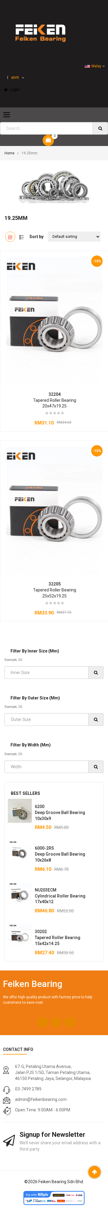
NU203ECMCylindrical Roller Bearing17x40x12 (60, 896)
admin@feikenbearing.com (41, 1099)
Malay (96, 66)
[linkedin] (69, 1022)
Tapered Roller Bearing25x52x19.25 (54, 590)
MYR (15, 78)
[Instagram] (56, 1022)
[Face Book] (43, 1022)
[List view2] (21, 237)
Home (9, 153)
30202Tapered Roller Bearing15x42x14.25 (57, 937)
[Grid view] (10, 237)
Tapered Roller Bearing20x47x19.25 (54, 400)
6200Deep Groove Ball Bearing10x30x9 (60, 812)
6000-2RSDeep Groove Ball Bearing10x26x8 (60, 854)
